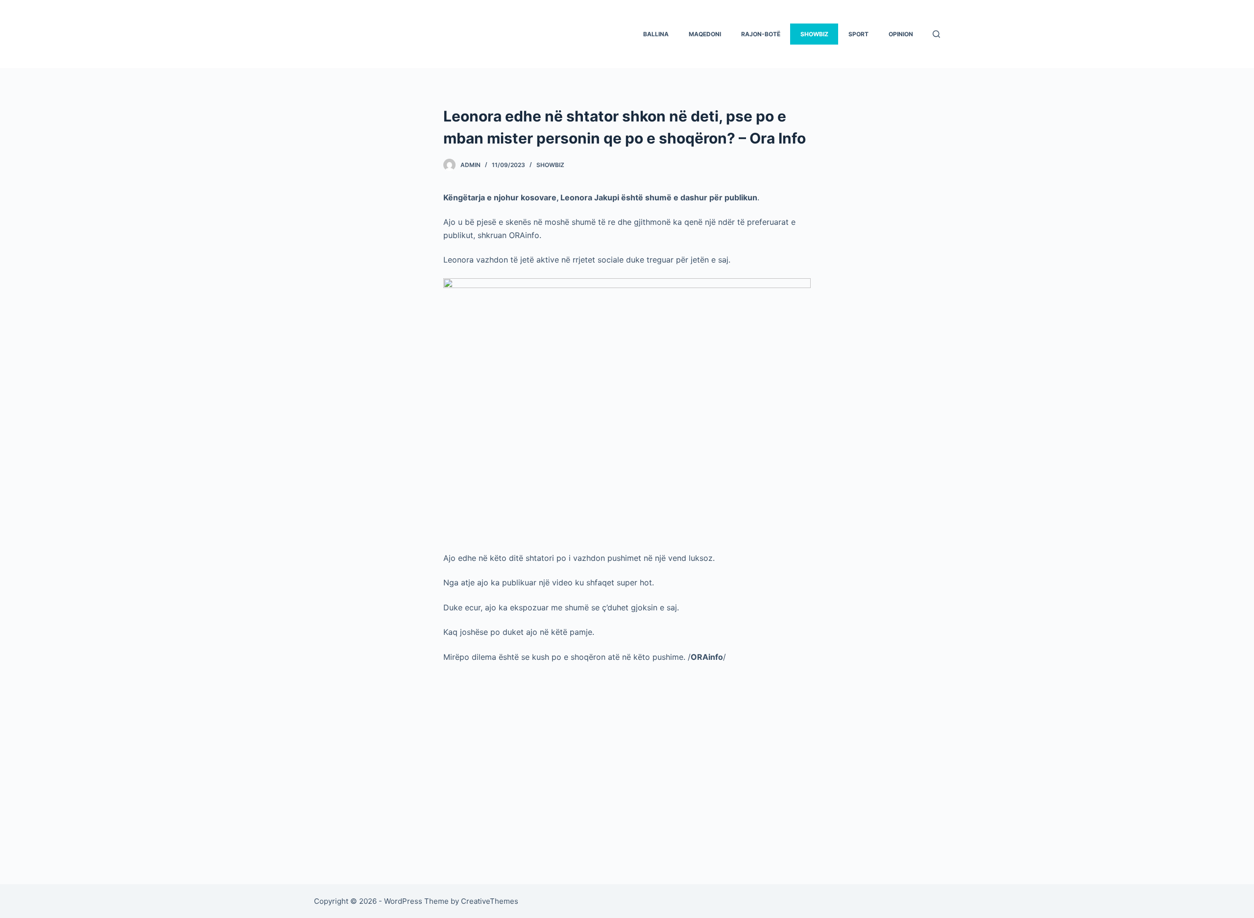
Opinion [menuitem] (901, 34)
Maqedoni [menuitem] (705, 34)
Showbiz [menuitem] (814, 34)
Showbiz (550, 165)
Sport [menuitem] (858, 34)
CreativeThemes (489, 901)
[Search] (936, 34)
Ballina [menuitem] (656, 34)
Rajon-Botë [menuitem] (760, 34)
